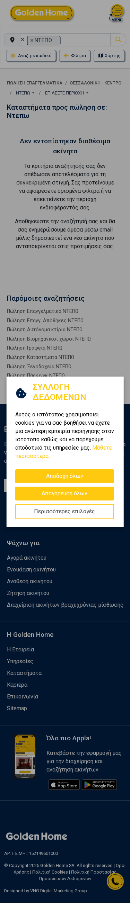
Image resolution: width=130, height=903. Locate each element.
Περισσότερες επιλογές (64, 511)
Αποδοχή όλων (64, 475)
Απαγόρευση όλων (64, 493)
